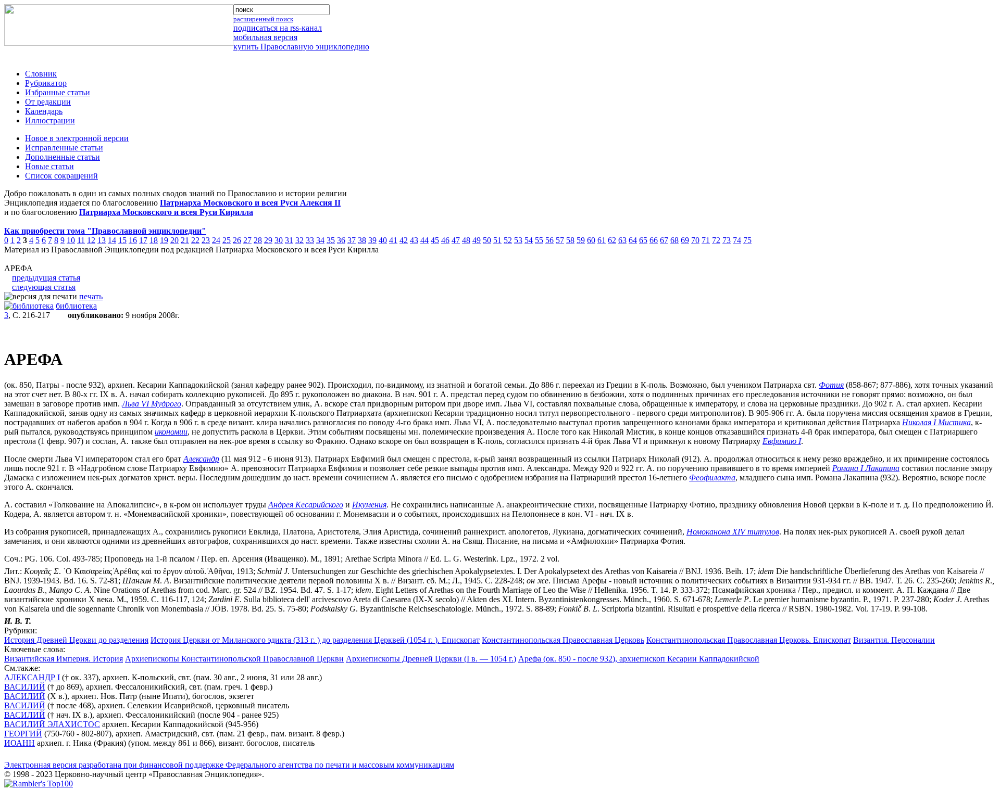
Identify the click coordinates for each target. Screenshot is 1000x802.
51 (497, 240)
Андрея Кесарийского (305, 504)
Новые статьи (49, 166)
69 (685, 240)
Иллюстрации (50, 120)
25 (226, 240)
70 (695, 240)
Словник (41, 73)
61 (601, 240)
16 (133, 240)
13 (101, 240)
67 (664, 240)
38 (362, 240)
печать (91, 296)
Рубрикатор (46, 83)
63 (622, 240)
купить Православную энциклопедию (301, 46)
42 (403, 240)
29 (268, 240)
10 (71, 240)
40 (383, 240)
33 (310, 240)
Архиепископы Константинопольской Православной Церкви (234, 658)
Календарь (44, 111)
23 (206, 240)
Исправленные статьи (64, 147)
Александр (201, 458)
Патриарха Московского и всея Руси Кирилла (166, 212)
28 (258, 240)
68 (674, 240)
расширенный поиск (263, 19)
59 (581, 240)
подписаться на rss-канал (277, 27)
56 (549, 240)
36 (341, 240)
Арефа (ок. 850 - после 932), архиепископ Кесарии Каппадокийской (638, 658)
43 (414, 240)
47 (456, 240)
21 (185, 240)
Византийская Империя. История (63, 658)
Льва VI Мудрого (151, 403)
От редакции (48, 101)
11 (81, 240)
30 (278, 240)
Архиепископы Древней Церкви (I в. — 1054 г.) (431, 658)
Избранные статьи (57, 92)
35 (331, 240)
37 (351, 240)
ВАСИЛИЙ (24, 686)
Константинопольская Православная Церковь (563, 639)
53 (518, 240)
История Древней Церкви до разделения (76, 639)
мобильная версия (265, 37)
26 (237, 240)
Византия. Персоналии (894, 639)
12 (91, 240)
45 (435, 240)
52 (508, 240)
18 (153, 240)
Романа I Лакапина (865, 468)
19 (164, 240)
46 (445, 240)
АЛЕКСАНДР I (32, 677)
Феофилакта (712, 477)
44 (424, 240)
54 (528, 240)
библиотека (76, 305)
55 (539, 240)
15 (122, 240)
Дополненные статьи (62, 156)
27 (247, 240)
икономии (171, 431)
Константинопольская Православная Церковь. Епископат (748, 639)
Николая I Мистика (936, 422)
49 (476, 240)
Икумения (369, 504)
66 (653, 240)
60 (591, 240)
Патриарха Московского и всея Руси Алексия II (250, 202)
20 (174, 240)
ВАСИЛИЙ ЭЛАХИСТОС (52, 724)
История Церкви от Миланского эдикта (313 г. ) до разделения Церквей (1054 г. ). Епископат (315, 639)
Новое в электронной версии (77, 138)
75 (747, 240)
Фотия (831, 384)
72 (716, 240)
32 (299, 240)
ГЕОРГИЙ (23, 733)
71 (706, 240)
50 (487, 240)
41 (393, 240)
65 (643, 240)
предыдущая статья (46, 277)
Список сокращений (61, 175)
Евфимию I (781, 441)
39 (372, 240)
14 (112, 240)
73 (726, 240)
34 (320, 240)
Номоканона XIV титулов (732, 531)
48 (466, 240)
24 (216, 240)
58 (570, 240)
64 (633, 240)
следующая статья (44, 287)
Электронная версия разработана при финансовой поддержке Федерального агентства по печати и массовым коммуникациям (229, 764)
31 (289, 240)
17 (143, 240)
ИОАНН (19, 743)
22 (195, 240)
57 (560, 240)
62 (612, 240)
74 (737, 240)
